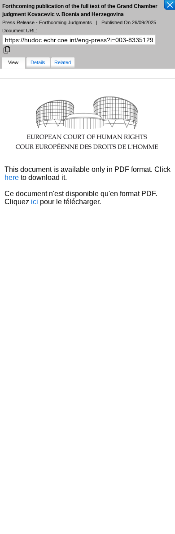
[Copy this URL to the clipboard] (6, 49)
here (11, 177)
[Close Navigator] (169, 5)
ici (34, 202)
